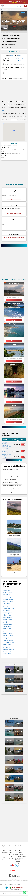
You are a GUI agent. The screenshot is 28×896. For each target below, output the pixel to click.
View (23, 444)
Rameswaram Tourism (9, 630)
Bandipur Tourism (7, 637)
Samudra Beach (14, 283)
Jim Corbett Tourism (8, 642)
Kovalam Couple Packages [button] (10, 482)
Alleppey (18, 669)
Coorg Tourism (7, 589)
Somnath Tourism (8, 635)
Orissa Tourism (7, 651)
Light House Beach (14, 303)
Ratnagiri (9, 796)
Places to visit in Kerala (16, 59)
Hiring (10, 884)
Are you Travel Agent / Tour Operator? (14, 1)
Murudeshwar (18, 750)
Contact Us (9, 883)
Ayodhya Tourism (7, 626)
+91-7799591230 (17, 887)
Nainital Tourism (7, 612)
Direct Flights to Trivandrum (14, 199)
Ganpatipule (9, 759)
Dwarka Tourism (7, 633)
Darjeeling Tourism (8, 619)
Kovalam (11, 9)
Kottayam (18, 687)
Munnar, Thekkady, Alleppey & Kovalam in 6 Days (7, 444)
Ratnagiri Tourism (7, 621)
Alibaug (18, 731)
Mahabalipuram (18, 796)
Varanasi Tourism (7, 624)
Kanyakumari (9, 678)
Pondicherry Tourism (8, 601)
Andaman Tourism (8, 605)
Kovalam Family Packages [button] (9, 479)
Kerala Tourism (7, 644)
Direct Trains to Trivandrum (14, 213)
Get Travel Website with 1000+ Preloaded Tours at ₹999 (14, 2)
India (2, 9)
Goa (9, 722)
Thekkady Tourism (8, 640)
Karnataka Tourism (8, 648)
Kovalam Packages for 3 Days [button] (10, 472)
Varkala (14, 405)
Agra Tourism (6, 614)
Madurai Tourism (7, 628)
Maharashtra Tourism (8, 649)
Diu (18, 777)
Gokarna (9, 741)
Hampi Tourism (7, 606)
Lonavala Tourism (7, 610)
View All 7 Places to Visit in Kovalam (14, 427)
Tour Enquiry (10, 6)
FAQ (6, 884)
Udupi (18, 786)
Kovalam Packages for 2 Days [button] (10, 469)
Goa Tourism (6, 603)
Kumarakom (9, 687)
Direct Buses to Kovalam (14, 228)
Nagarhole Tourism (8, 639)
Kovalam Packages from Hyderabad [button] (12, 492)
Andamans (9, 732)
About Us (3, 883)
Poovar (14, 344)
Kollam (18, 678)
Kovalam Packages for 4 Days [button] (10, 476)
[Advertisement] (14, 90)
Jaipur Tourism (7, 615)
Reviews (16, 883)
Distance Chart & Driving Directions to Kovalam (14, 238)
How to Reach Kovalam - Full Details (14, 245)
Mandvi (9, 786)
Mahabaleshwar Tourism (9, 596)
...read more (14, 119)
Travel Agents (17, 884)
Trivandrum (14, 385)
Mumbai (18, 769)
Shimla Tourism (7, 594)
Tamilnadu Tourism (8, 646)
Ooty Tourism (6, 590)
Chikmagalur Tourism (8, 598)
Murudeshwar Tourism (9, 623)
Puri (18, 759)
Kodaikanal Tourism (8, 617)
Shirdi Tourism (7, 631)
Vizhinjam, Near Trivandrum (14, 365)
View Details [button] (14, 300)
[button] (14, 131)
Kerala (6, 9)
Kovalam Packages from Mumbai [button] (11, 489)
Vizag (18, 740)
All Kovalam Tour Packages (14, 460)
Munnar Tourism (7, 592)
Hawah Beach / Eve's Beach (14, 324)
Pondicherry (18, 722)
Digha (9, 777)
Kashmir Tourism (7, 655)
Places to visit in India (15, 61)
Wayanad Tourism (8, 599)
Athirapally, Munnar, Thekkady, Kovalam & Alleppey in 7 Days (6, 451)
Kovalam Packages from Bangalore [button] (12, 485)
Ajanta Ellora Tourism (8, 608)
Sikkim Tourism (7, 653)
